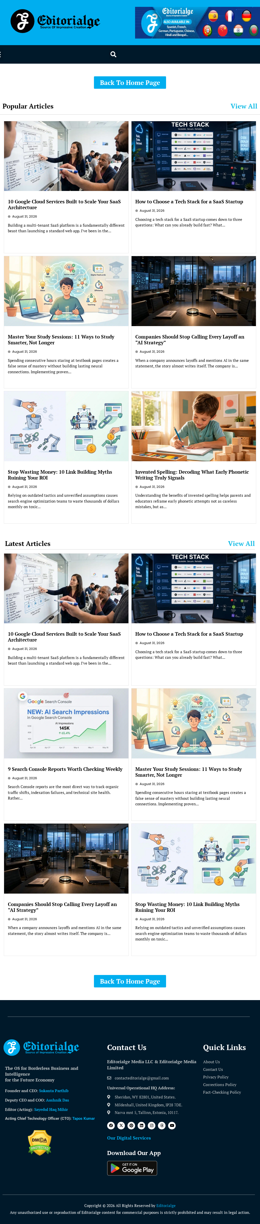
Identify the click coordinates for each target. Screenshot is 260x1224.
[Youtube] (172, 1125)
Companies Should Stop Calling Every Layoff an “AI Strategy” (189, 339)
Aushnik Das (57, 1100)
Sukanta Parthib (54, 1090)
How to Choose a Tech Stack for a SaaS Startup (189, 201)
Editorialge (166, 1205)
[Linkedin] (141, 1125)
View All (244, 106)
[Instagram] (151, 1125)
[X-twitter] (121, 1125)
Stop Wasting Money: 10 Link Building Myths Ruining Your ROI (60, 475)
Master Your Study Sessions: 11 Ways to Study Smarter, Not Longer (61, 339)
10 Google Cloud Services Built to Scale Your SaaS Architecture (64, 204)
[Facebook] (111, 1125)
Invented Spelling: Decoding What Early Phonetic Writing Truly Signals (192, 475)
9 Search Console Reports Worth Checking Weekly (65, 769)
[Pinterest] (131, 1125)
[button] (113, 54)
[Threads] (162, 1125)
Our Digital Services (129, 1138)
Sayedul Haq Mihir (51, 1109)
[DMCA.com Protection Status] (40, 1154)
